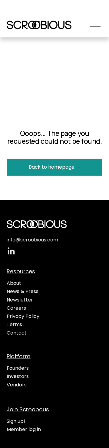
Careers (16, 308)
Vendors (17, 384)
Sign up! (16, 421)
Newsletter (20, 299)
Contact (17, 332)
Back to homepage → (55, 166)
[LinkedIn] (11, 251)
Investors (18, 376)
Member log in (24, 429)
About (14, 283)
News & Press (22, 291)
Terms (14, 324)
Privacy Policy (23, 316)
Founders (18, 368)
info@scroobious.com (32, 239)
